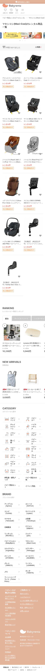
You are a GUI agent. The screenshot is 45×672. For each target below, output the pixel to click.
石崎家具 (7, 527)
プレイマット (33, 456)
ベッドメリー (33, 464)
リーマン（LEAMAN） (31, 564)
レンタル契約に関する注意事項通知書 (10, 658)
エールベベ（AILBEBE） (31, 557)
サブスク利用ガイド (27, 604)
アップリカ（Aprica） (8, 505)
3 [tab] (25, 40)
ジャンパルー (12, 471)
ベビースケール (33, 441)
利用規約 (8, 652)
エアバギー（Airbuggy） (31, 549)
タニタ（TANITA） (30, 572)
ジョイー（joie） (29, 535)
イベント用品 (30, 486)
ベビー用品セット (10, 486)
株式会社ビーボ (17, 667)
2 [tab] (22, 40)
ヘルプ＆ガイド (25, 597)
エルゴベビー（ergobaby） (9, 549)
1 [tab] (20, 40)
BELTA (27, 667)
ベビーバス (12, 449)
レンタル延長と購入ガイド (29, 600)
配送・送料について (27, 607)
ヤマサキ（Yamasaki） (9, 520)
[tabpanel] (22, 35)
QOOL (22, 670)
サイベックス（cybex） (30, 512)
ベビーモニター (12, 464)
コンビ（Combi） (8, 512)
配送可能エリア (10, 625)
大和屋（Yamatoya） (31, 520)
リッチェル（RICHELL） (9, 535)
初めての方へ (24, 594)
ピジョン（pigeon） (30, 527)
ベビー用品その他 (31, 479)
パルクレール (36, 667)
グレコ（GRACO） (9, 564)
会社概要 (8, 637)
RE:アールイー (12, 670)
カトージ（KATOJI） (30, 505)
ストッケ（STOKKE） (9, 557)
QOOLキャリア (31, 670)
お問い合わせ (24, 611)
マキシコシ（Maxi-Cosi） (31, 542)
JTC (6, 572)
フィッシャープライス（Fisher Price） (10, 579)
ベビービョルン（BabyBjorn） (10, 542)
